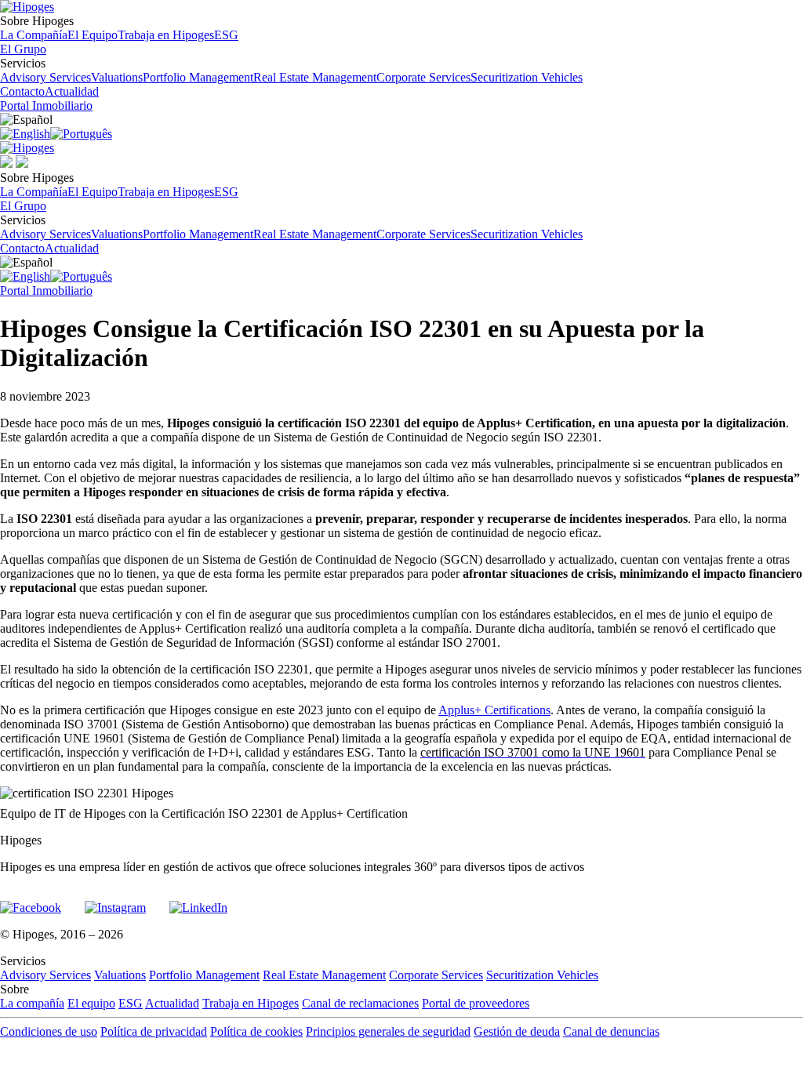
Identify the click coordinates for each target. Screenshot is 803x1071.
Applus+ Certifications (494, 710)
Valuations (117, 77)
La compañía (32, 1003)
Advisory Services (45, 77)
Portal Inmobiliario (46, 105)
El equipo (91, 1003)
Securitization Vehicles (527, 77)
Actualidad (72, 91)
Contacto (22, 91)
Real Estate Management (314, 77)
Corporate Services (423, 77)
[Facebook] (30, 901)
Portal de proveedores (475, 1003)
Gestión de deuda (517, 1031)
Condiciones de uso (48, 1031)
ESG (226, 35)
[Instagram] (115, 901)
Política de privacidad (153, 1031)
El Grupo (23, 49)
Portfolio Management (198, 77)
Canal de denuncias (611, 1031)
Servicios (291, 70)
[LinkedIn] (198, 901)
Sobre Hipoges (119, 28)
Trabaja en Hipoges (166, 35)
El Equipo (92, 35)
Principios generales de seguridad (388, 1031)
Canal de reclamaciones (360, 1003)
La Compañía (33, 35)
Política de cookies (256, 1031)
